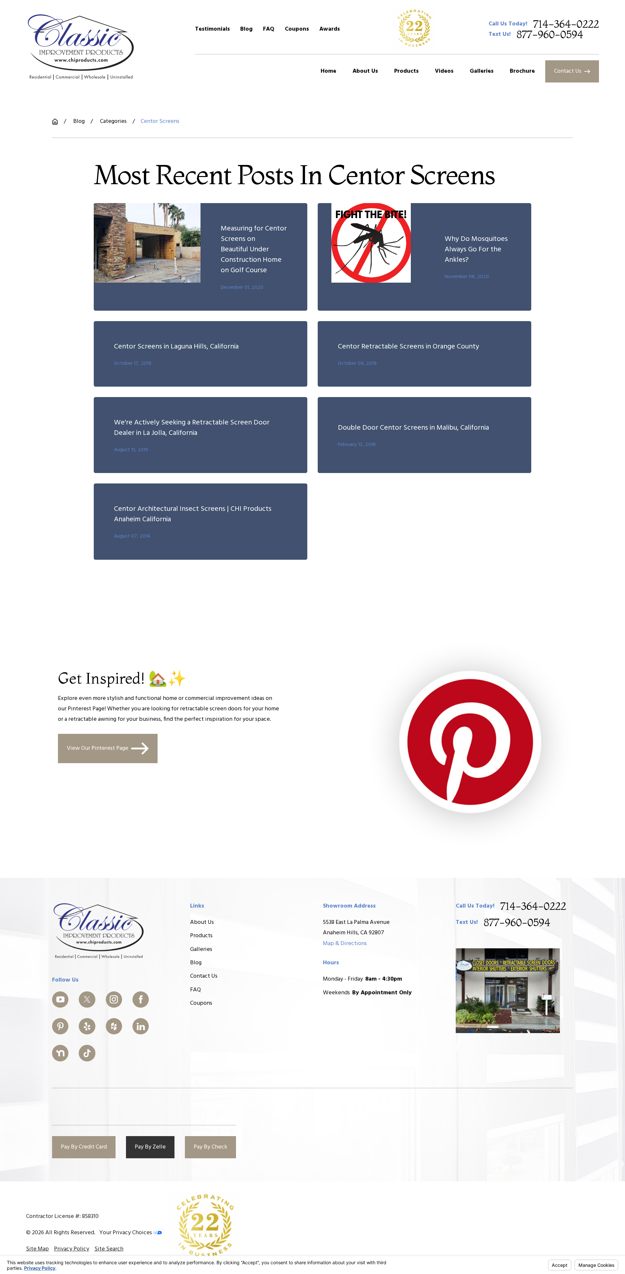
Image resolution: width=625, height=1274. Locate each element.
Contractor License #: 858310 (62, 1216)
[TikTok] (87, 1053)
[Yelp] (87, 1026)
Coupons (297, 29)
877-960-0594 (550, 34)
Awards (329, 29)
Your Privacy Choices (126, 1232)
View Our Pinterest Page (97, 748)
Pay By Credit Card (84, 1147)
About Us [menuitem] (365, 71)
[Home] (81, 46)
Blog (246, 29)
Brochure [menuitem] (522, 71)
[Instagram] (114, 999)
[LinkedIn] (140, 1026)
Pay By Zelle (150, 1147)
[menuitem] (37, 1249)
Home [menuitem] (328, 71)
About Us (202, 922)
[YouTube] (60, 999)
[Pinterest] (60, 1026)
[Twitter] (87, 999)
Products (201, 936)
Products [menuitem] (406, 71)
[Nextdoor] (60, 1053)
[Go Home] (55, 122)
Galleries (201, 949)
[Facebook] (140, 999)
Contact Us (567, 71)
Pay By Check (210, 1147)
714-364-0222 (566, 24)
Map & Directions (345, 943)
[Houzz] (114, 1026)
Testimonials (212, 29)
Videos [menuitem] (444, 71)
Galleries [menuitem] (481, 71)
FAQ (268, 29)
